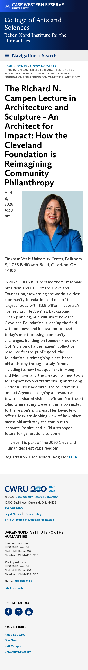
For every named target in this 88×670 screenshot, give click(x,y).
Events (21, 66)
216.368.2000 (14, 508)
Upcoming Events (43, 66)
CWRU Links (15, 627)
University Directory (18, 652)
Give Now (11, 640)
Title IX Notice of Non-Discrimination (29, 519)
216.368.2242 (23, 581)
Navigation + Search (29, 56)
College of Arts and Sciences (33, 24)
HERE (74, 457)
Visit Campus (13, 646)
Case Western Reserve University (36, 497)
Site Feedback (14, 588)
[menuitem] (44, 635)
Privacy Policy (33, 514)
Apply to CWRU (15, 635)
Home (9, 66)
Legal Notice (13, 514)
